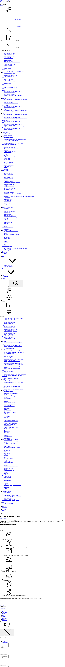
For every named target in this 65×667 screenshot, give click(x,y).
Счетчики (5, 442)
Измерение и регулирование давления (9, 54)
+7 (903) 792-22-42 (18, 19)
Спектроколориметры (7, 159)
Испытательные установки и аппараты (10, 424)
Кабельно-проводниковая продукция (9, 184)
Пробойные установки (7, 179)
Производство (6, 276)
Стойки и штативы (7, 238)
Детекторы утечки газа (7, 166)
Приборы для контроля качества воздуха (10, 412)
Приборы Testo (4, 619)
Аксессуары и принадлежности (8, 74)
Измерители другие (7, 219)
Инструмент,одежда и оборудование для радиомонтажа (12, 236)
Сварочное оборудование (8, 250)
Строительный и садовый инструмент (9, 499)
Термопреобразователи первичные (9, 192)
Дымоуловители (6, 229)
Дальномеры (6, 472)
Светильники (6, 180)
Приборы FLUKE (4, 617)
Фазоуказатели (6, 435)
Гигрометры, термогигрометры (8, 209)
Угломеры (5, 239)
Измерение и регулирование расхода (9, 55)
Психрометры (6, 155)
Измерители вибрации (7, 164)
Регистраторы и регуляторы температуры (10, 194)
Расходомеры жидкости (7, 161)
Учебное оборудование (7, 80)
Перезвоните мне (3, 665)
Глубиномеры (6, 242)
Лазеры (5, 245)
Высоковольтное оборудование (8, 177)
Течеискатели (6, 169)
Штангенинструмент (7, 487)
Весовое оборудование (7, 57)
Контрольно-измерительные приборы (9, 64)
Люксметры (5, 394)
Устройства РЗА (6, 185)
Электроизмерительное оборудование (9, 78)
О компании (4, 509)
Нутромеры (5, 241)
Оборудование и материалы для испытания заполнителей (12, 247)
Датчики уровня (6, 454)
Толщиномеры (6, 218)
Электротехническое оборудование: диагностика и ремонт (13, 91)
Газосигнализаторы (7, 450)
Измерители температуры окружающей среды (11, 393)
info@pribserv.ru (2, 5)
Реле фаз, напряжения (7, 446)
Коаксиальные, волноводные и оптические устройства (12, 62)
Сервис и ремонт (4, 507)
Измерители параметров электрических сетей (11, 420)
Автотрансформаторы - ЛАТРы (8, 189)
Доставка (5, 277)
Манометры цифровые (7, 163)
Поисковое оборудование (8, 52)
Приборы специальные (7, 480)
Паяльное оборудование (7, 68)
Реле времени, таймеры (7, 201)
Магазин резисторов (7, 243)
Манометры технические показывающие (10, 151)
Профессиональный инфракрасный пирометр (11, 148)
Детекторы (5, 232)
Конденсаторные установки (8, 187)
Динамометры (6, 167)
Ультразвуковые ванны (7, 249)
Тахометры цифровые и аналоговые (9, 147)
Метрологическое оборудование (9, 104)
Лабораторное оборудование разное (9, 211)
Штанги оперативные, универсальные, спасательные (12, 182)
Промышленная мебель (7, 60)
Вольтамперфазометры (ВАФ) (8, 181)
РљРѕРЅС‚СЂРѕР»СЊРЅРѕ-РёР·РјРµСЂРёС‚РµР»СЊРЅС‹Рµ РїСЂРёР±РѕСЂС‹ (16, 71)
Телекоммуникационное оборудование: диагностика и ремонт (13, 115)
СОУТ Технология (7, 267)
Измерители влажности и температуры (10, 156)
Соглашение (4, 616)
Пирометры (5, 457)
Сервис (3, 275)
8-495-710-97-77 (2, 1)
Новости (3, 510)
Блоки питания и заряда (7, 203)
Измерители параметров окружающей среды (10, 76)
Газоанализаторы (6, 208)
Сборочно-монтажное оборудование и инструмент (11, 495)
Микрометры (6, 483)
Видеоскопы (6, 409)
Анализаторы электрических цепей (9, 188)
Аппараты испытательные (8, 173)
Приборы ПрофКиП (5, 618)
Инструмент (6, 367)
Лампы (5, 244)
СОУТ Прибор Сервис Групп (8, 266)
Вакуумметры (6, 206)
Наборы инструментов (7, 476)
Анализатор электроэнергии (8, 171)
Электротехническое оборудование (9, 53)
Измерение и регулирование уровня (9, 56)
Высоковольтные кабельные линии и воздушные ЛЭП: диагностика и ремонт (15, 99)
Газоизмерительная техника (8, 222)
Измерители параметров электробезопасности (11, 172)
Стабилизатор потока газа (8, 195)
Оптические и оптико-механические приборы (11, 217)
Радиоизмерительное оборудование (9, 73)
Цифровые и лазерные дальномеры (9, 157)
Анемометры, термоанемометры (9, 210)
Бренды (3, 257)
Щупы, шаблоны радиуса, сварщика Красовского (11, 234)
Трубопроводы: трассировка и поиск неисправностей (12, 112)
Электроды (5, 226)
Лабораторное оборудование (8, 65)
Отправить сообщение (4, 654)
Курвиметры (6, 224)
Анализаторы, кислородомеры (8, 468)
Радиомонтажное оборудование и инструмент (11, 103)
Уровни (5, 484)
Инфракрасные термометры (8, 146)
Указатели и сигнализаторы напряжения (10, 216)
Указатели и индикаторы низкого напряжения (11, 423)
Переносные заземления (7, 431)
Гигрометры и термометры (8, 149)
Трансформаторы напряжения (8, 178)
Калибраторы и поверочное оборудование (10, 75)
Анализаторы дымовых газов (8, 162)
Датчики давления (6, 183)
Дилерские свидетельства (8, 265)
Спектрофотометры (7, 408)
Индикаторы (6, 233)
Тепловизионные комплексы (8, 213)
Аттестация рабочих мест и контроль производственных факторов (14, 352)
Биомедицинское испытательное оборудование (11, 140)
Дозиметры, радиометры (7, 461)
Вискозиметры (6, 465)
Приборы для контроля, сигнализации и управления (12, 198)
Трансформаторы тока (7, 176)
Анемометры (6, 401)
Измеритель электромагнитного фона (9, 165)
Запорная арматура (7, 59)
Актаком (5, 253)
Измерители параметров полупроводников (10, 82)
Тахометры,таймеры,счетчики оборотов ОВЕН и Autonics (12, 193)
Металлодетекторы (7, 416)
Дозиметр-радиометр (7, 158)
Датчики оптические (7, 453)
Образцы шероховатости (7, 237)
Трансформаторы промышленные (9, 186)
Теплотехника (6, 397)
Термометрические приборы (8, 191)
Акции (3, 256)
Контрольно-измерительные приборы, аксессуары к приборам (13, 318)
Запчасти (5, 469)
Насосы (5, 202)
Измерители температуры (8, 199)
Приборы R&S (4, 620)
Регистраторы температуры (8, 152)
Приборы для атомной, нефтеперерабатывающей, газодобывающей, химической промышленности (19, 196)
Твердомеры (6, 168)
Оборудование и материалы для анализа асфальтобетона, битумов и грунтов (15, 248)
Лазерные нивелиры (7, 240)
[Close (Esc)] (7, 632)
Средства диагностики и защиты (9, 221)
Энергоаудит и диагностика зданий (9, 125)
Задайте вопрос (2, 608)
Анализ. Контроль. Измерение (8, 58)
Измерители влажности (7, 214)
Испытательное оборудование (8, 61)
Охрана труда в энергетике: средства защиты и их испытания (13, 95)
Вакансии (3, 268)
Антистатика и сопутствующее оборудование (11, 67)
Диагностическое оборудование (8, 174)
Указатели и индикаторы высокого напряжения (11, 427)
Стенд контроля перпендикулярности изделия (11, 231)
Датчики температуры (7, 200)
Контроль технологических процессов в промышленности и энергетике (15, 126)
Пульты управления (7, 197)
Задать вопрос (4, 641)
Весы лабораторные (7, 212)
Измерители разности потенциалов (9, 225)
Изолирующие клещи (7, 438)
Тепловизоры (6, 150)
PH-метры (5, 154)
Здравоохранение (6, 63)
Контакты (3, 278)
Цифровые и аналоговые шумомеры (9, 153)
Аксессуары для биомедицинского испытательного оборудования (14, 141)
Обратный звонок (5, 642)
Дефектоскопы (6, 223)
